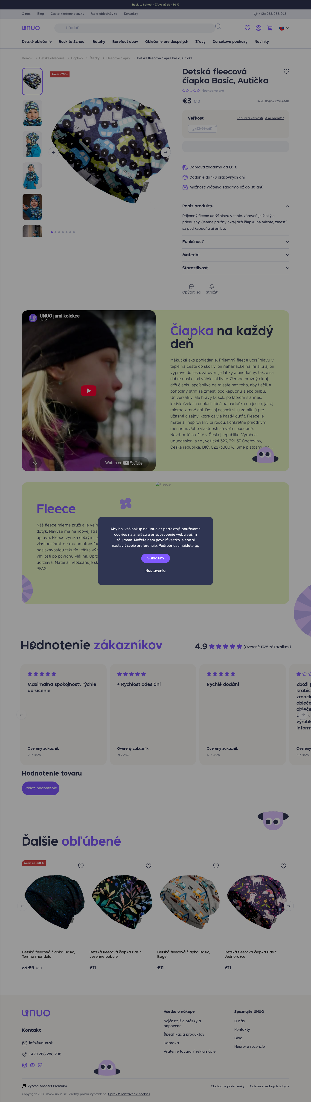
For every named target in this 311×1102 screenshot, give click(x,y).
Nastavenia (155, 571)
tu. (197, 545)
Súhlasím (155, 558)
